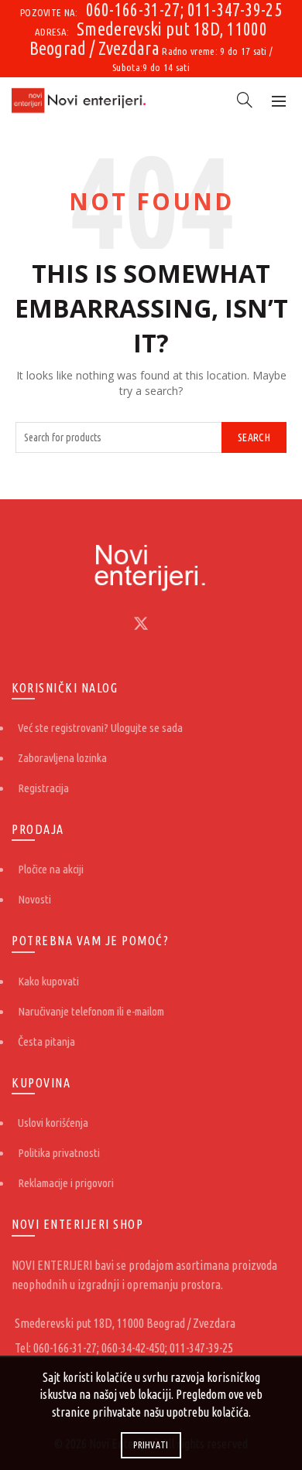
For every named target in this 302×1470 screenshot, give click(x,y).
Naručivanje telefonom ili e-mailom (91, 1011)
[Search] (244, 99)
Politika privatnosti (59, 1152)
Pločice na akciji (51, 869)
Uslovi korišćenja (53, 1122)
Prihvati (150, 1445)
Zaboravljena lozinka (62, 757)
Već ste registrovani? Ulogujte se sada (100, 727)
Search (254, 437)
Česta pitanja (46, 1041)
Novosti (34, 899)
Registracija (43, 788)
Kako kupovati (48, 981)
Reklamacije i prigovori (66, 1182)
